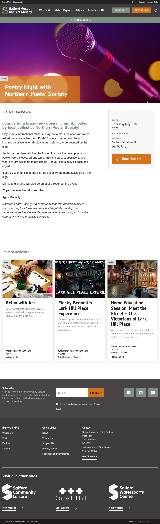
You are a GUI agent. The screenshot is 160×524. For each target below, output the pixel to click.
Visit (57, 10)
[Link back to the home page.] (17, 10)
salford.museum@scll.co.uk (96, 447)
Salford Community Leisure (19, 2)
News (45, 432)
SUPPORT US (121, 10)
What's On (45, 10)
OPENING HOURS (82, 20)
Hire (103, 10)
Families (93, 10)
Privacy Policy (49, 448)
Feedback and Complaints (55, 453)
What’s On (7, 432)
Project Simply (150, 521)
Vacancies (47, 438)
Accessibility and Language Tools (145, 2)
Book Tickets (131, 158)
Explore (67, 10)
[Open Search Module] (154, 10)
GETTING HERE (142, 10)
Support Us (48, 443)
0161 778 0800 (89, 450)
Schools (80, 10)
